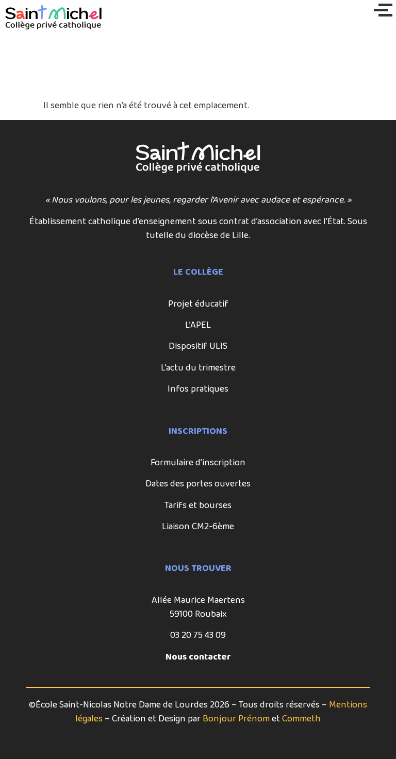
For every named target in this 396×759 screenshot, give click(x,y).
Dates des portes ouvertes (198, 484)
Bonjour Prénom (236, 719)
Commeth (301, 719)
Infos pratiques (198, 389)
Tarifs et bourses (198, 505)
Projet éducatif (198, 304)
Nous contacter (198, 657)
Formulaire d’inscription (198, 463)
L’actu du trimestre (198, 368)
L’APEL (198, 325)
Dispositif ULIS (198, 346)
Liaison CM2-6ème (198, 526)
